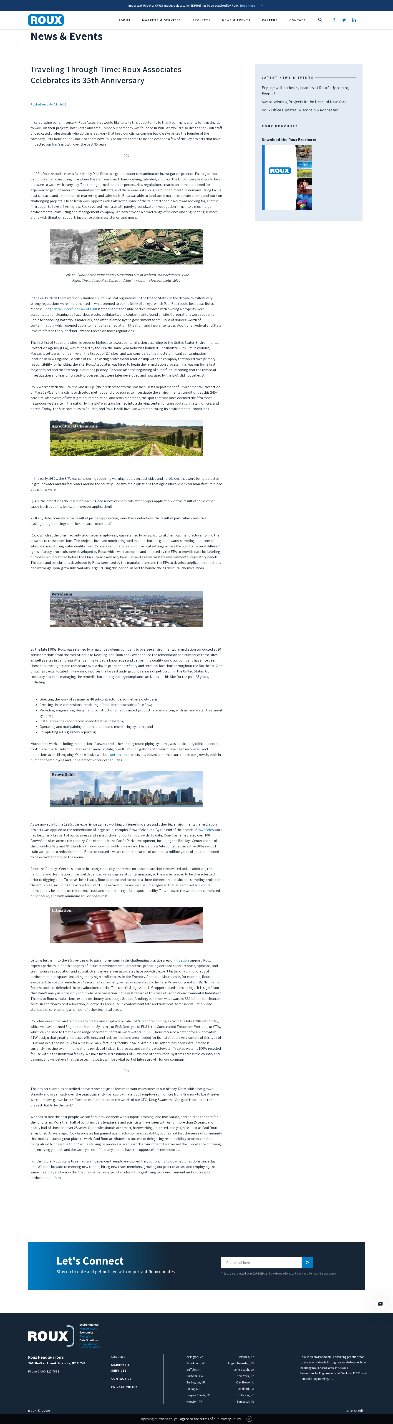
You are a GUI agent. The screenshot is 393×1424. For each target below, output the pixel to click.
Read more (247, 5)
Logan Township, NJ (241, 1363)
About (124, 20)
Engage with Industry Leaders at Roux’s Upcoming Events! (305, 90)
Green (144, 1021)
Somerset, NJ (245, 1401)
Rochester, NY (245, 1395)
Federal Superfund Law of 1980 (73, 309)
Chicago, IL (193, 1389)
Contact (297, 20)
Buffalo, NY (193, 1370)
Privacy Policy (294, 1273)
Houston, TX (194, 1401)
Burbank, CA (194, 1376)
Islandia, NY (246, 1357)
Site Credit (355, 1411)
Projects (201, 20)
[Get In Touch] (380, 1303)
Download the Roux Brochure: (289, 158)
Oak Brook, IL (245, 1382)
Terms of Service (319, 1273)
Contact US (121, 1379)
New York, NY (245, 1376)
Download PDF (287, 177)
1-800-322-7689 (48, 1371)
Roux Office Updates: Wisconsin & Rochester (300, 110)
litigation (181, 960)
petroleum (118, 754)
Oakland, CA (246, 1389)
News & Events (236, 20)
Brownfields (204, 829)
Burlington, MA (196, 1382)
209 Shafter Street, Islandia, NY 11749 (57, 1363)
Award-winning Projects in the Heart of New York (304, 101)
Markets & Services (161, 20)
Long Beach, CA (244, 1370)
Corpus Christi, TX (198, 1395)
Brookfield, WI (195, 1363)
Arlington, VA (194, 1357)
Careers (270, 20)
